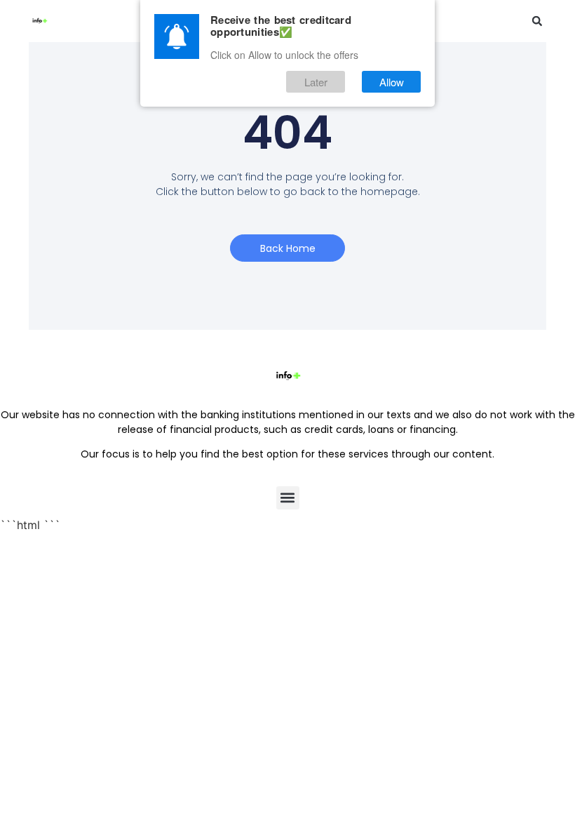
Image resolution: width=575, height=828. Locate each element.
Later (315, 81)
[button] (537, 21)
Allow (391, 81)
